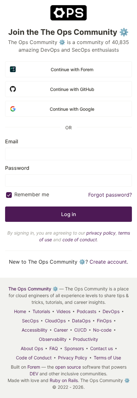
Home (20, 311)
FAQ (53, 348)
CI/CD (80, 330)
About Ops (32, 348)
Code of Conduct (34, 357)
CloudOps (55, 320)
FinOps (104, 320)
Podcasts (86, 311)
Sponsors (74, 348)
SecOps (30, 320)
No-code (102, 330)
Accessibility (34, 330)
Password (17, 168)
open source (68, 367)
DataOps (81, 320)
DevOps (111, 311)
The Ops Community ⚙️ (33, 288)
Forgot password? (110, 194)
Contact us (101, 348)
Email (11, 141)
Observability (53, 339)
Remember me (31, 194)
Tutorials (41, 311)
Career (61, 330)
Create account (108, 262)
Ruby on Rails (64, 380)
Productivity (85, 339)
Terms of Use (107, 357)
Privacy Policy (72, 357)
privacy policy (101, 233)
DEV (34, 373)
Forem (33, 367)
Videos (63, 311)
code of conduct (79, 239)
